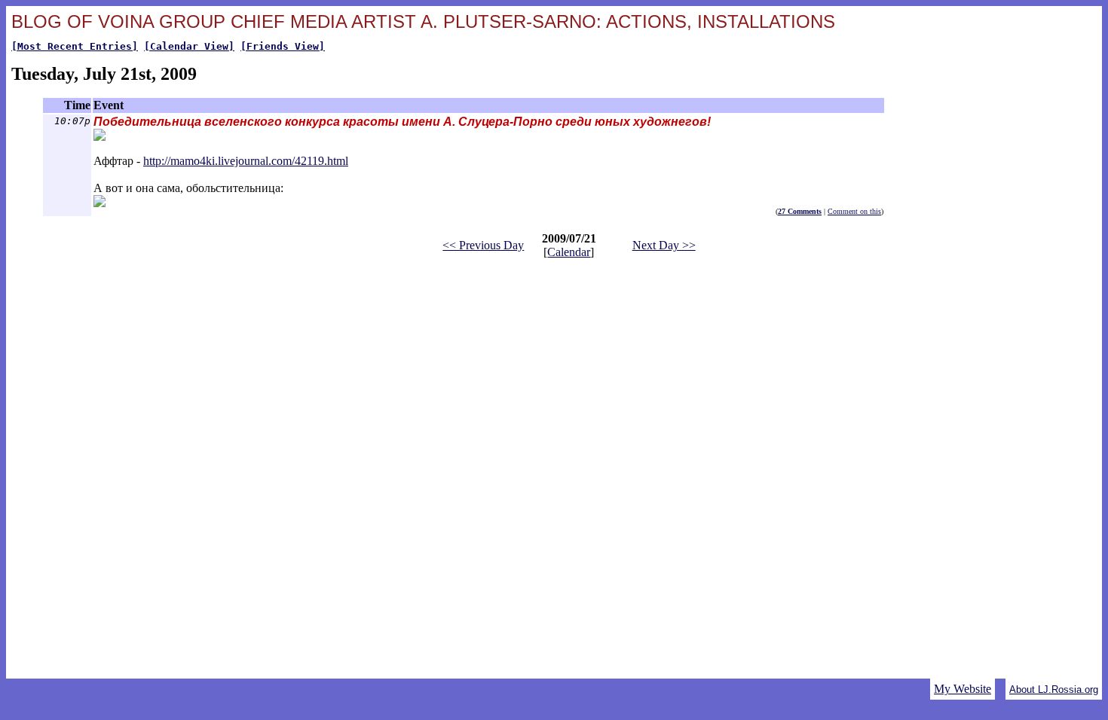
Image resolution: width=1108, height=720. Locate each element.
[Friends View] (282, 46)
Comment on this (854, 211)
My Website (962, 688)
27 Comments (800, 211)
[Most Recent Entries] (74, 46)
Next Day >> (664, 245)
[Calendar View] (189, 46)
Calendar (568, 252)
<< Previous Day (483, 245)
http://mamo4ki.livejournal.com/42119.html (245, 160)
